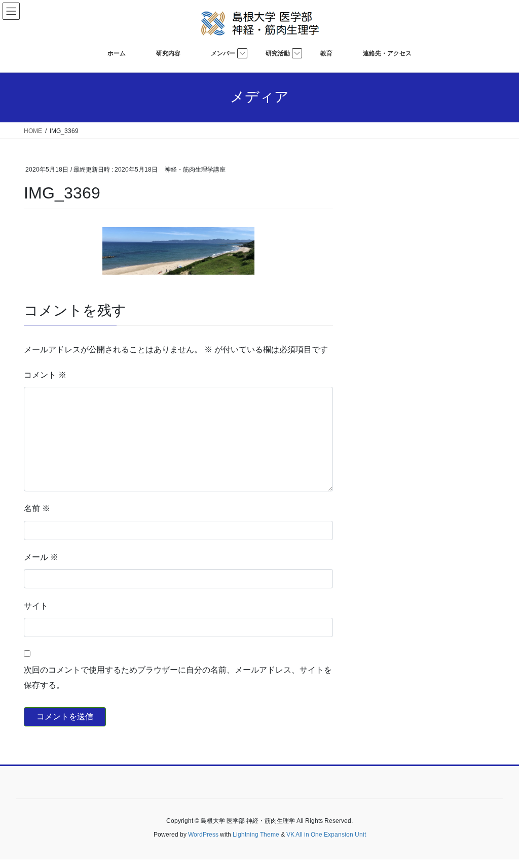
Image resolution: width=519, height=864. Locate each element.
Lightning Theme (256, 834)
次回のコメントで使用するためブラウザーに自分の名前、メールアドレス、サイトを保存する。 (178, 677)
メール (41, 557)
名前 (37, 508)
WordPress (203, 834)
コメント (45, 375)
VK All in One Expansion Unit (326, 834)
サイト (36, 606)
